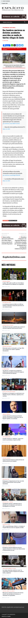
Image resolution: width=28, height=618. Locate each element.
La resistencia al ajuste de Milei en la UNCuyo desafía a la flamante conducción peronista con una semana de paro (13, 305)
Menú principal (8, 22)
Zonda (15, 220)
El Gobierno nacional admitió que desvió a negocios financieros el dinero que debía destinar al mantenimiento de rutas (14, 549)
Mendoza (11, 220)
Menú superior (6, 1)
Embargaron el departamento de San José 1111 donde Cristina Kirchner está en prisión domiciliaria (13, 482)
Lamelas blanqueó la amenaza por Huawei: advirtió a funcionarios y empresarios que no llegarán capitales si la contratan (13, 417)
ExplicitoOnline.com (14, 257)
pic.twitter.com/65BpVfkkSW (11, 175)
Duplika (9, 616)
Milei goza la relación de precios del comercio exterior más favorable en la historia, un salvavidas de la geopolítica (13, 594)
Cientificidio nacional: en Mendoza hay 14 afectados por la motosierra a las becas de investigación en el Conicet (12, 505)
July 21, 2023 (6, 129)
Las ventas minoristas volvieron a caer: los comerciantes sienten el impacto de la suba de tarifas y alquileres (13, 571)
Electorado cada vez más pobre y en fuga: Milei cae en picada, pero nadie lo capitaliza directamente (13, 349)
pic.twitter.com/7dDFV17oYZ (11, 123)
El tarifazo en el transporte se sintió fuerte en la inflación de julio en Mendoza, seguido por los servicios (13, 395)
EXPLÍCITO (12, 614)
